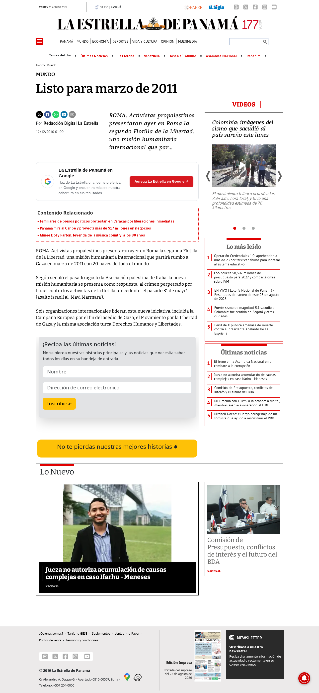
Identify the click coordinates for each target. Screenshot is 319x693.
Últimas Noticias (94, 56)
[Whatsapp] (55, 114)
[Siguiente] (279, 176)
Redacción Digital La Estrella (71, 123)
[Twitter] (39, 114)
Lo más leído (244, 246)
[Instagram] (264, 7)
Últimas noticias (244, 352)
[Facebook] (255, 7)
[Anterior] (208, 176)
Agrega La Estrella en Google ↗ (161, 181)
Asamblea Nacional (221, 56)
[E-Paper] (193, 7)
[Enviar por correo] (72, 114)
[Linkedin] (64, 114)
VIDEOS (243, 104)
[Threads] (236, 7)
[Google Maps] (127, 677)
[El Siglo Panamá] (216, 7)
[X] (245, 7)
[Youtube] (274, 7)
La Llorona (125, 56)
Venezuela (152, 56)
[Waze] (138, 677)
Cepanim (253, 56)
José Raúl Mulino (182, 56)
